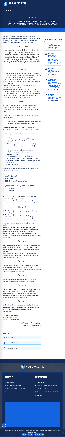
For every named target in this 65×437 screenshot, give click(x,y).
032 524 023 (10, 382)
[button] (61, 11)
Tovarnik (43, 382)
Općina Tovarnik (17, 3)
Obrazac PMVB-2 (11, 343)
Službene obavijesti (53, 39)
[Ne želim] (63, 433)
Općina (39, 382)
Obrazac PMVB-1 (11, 338)
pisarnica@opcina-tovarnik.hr (14, 385)
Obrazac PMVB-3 (11, 348)
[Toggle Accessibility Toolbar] (4, 425)
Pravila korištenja (39, 434)
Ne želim (30, 434)
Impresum (39, 395)
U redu (24, 434)
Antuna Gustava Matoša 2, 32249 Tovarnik (48, 385)
